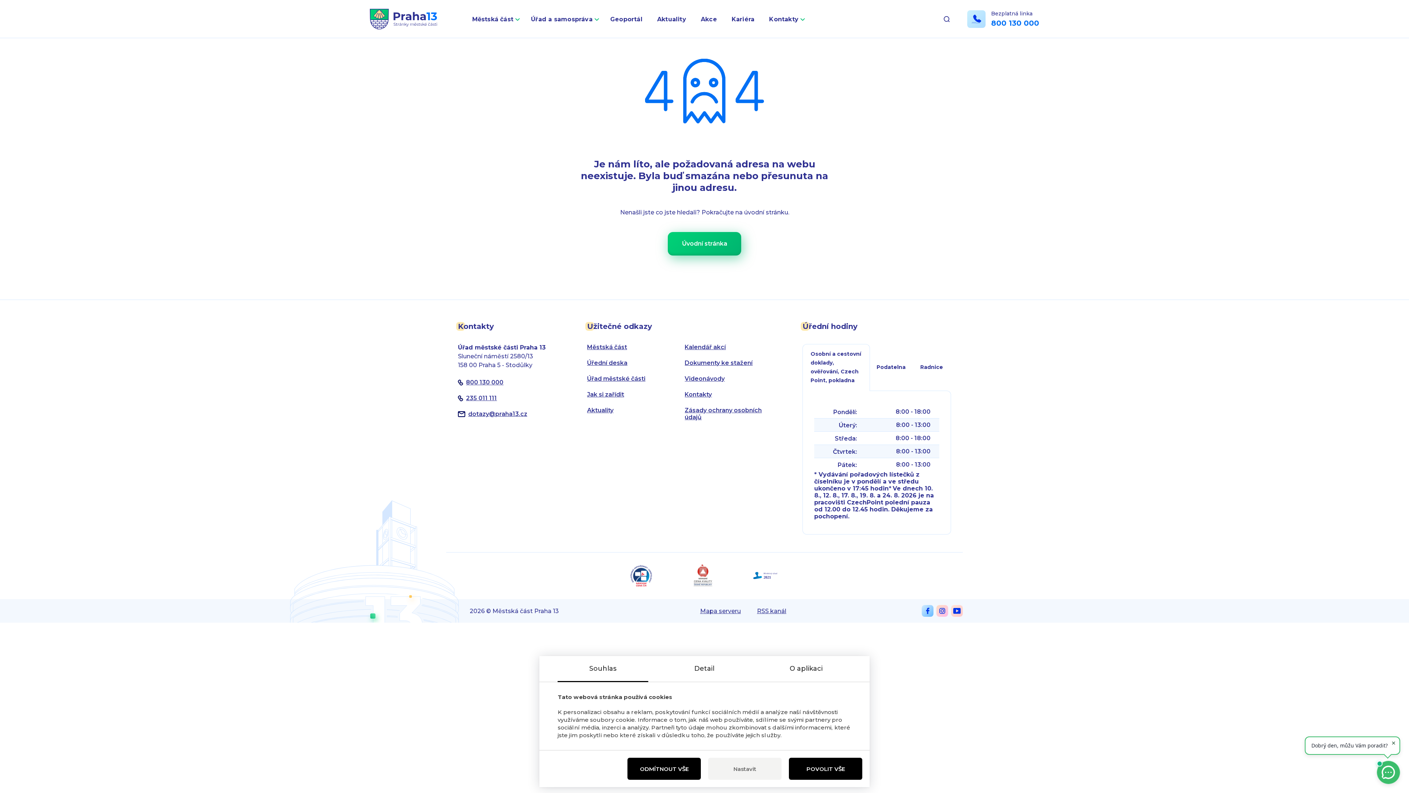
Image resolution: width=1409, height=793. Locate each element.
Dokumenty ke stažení (719, 362)
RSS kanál (771, 611)
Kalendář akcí (705, 347)
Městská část (493, 19)
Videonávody (705, 378)
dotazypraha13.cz (497, 413)
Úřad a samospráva (562, 19)
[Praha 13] (403, 19)
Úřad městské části (616, 378)
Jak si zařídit (605, 394)
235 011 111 (481, 398)
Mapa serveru (720, 611)
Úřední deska (607, 362)
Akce (709, 19)
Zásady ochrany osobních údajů (723, 414)
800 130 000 (1015, 23)
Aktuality (671, 19)
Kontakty (783, 19)
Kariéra (743, 19)
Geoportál (626, 19)
